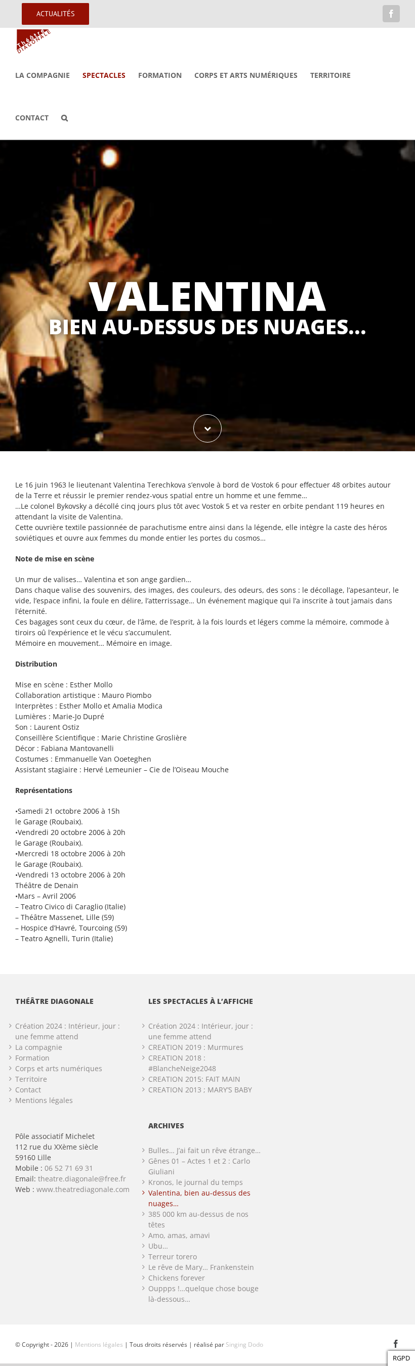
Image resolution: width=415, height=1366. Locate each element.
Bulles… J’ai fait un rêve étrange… (204, 1150)
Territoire (31, 1079)
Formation (32, 1058)
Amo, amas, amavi (179, 1235)
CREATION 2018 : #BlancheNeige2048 (182, 1063)
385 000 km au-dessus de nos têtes (198, 1219)
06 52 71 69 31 (69, 1168)
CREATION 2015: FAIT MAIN (194, 1079)
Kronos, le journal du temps (195, 1182)
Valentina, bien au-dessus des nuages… (199, 1198)
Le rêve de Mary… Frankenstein (201, 1267)
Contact (28, 1089)
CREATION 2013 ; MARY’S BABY (200, 1089)
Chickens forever (176, 1278)
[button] (64, 118)
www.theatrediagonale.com (83, 1189)
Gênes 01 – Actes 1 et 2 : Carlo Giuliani (199, 1166)
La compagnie (38, 1047)
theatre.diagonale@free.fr (82, 1178)
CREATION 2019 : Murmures (195, 1047)
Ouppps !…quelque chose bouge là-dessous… (203, 1294)
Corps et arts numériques (58, 1068)
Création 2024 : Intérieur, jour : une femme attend (67, 1031)
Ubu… (158, 1246)
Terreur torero (172, 1256)
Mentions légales (44, 1100)
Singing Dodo (244, 1344)
